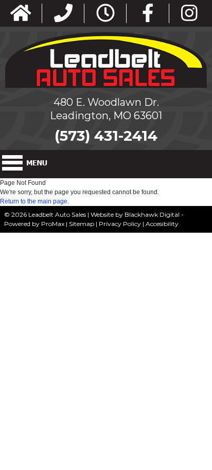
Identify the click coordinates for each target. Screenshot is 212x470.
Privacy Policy (120, 224)
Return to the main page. (34, 201)
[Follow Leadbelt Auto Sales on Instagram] (189, 13)
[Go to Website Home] (20, 13)
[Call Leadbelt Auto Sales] (63, 13)
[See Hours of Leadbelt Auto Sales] (105, 13)
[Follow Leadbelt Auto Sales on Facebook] (148, 13)
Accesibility (162, 224)
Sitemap (81, 224)
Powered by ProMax (34, 224)
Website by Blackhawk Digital (135, 214)
